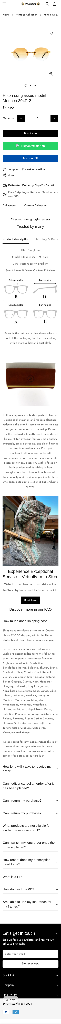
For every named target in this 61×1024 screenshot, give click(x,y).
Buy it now (30, 133)
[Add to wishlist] (51, 33)
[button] (54, 4)
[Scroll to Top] (55, 1004)
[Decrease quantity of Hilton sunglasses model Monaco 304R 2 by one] (21, 118)
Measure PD (30, 158)
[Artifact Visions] (30, 4)
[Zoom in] (51, 74)
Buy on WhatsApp (33, 146)
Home (6, 15)
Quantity (8, 118)
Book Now (30, 600)
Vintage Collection (26, 15)
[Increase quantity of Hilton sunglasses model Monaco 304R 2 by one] (54, 118)
